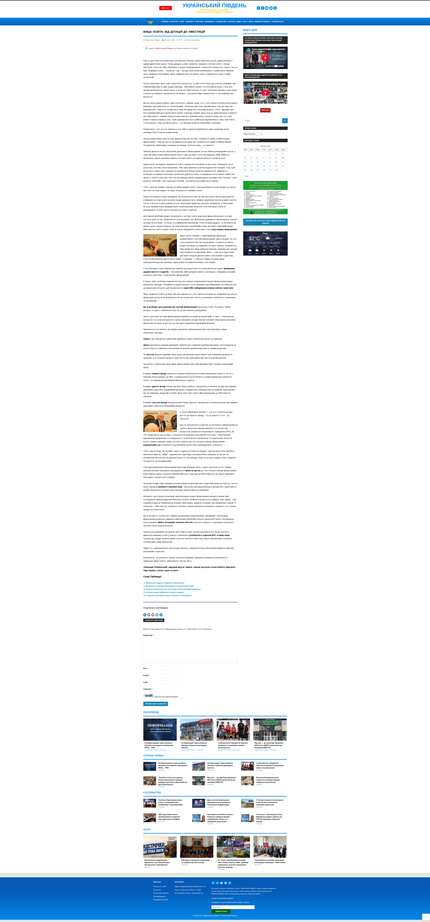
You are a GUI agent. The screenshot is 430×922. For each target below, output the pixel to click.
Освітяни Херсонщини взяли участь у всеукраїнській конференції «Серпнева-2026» (170, 802)
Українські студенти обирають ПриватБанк (165, 583)
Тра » (247, 176)
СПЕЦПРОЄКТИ (277, 21)
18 (245, 166)
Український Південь (214, 5)
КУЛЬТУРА (174, 21)
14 (264, 162)
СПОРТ (182, 21)
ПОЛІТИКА (199, 21)
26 (252, 170)
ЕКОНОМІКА (209, 21)
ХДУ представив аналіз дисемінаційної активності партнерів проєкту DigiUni (169, 816)
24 (283, 166)
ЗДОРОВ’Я (190, 21)
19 (251, 166)
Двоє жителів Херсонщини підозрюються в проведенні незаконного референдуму (219, 802)
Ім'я (145, 668)
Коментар (148, 635)
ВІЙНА (251, 21)
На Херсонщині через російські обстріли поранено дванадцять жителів (194, 745)
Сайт (145, 682)
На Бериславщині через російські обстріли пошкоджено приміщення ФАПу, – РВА (158, 745)
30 (276, 170)
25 (245, 170)
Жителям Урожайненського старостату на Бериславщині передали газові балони (268, 780)
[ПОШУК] (285, 120)
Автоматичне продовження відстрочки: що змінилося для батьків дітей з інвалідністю (157, 862)
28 (264, 170)
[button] (144, 614)
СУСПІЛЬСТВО (221, 21)
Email (146, 675)
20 (258, 166)
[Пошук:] (262, 120)
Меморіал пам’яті (262, 21)
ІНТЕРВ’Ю (231, 21)
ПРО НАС (265, 110)
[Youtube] (267, 8)
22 (270, 166)
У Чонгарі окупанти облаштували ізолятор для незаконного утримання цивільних (269, 802)
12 (251, 162)
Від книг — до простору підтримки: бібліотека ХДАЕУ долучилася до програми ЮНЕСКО (269, 745)
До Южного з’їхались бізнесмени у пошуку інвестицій (169, 586)
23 (276, 166)
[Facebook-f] (258, 8)
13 (257, 162)
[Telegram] (271, 8)
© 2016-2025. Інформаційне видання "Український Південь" (215, 916)
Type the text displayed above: (166, 697)
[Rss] (275, 8)
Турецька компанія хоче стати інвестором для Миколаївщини (173, 589)
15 (270, 162)
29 (270, 170)
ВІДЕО (239, 21)
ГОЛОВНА (165, 21)
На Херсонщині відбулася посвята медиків (165, 592)
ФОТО (245, 21)
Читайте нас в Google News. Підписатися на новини (265, 222)
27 (258, 170)
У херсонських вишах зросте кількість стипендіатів (168, 595)
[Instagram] (262, 8)
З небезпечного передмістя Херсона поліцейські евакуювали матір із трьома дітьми (232, 745)
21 (264, 166)
